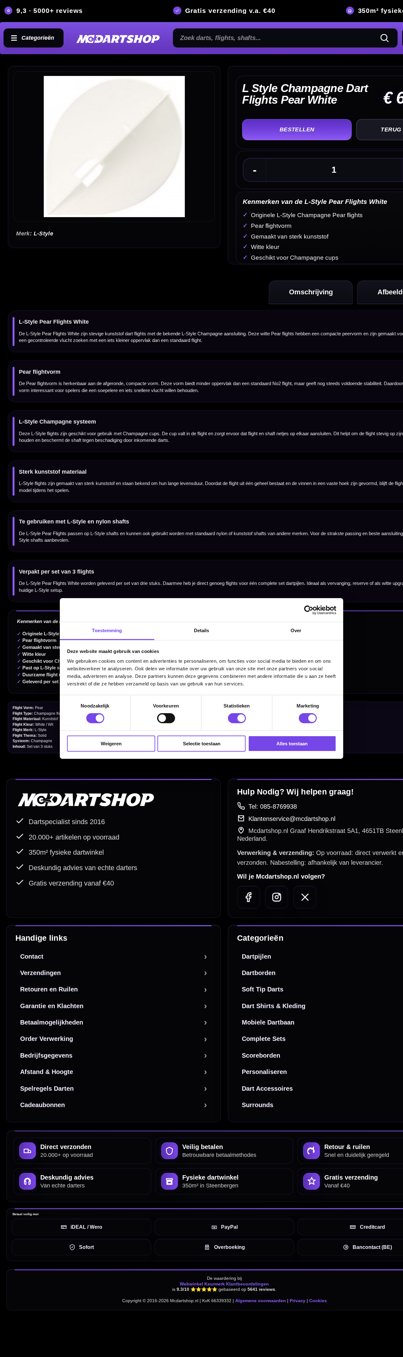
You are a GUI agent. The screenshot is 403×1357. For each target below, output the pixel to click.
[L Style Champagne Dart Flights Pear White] (114, 146)
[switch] (166, 718)
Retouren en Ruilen (49, 989)
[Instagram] (276, 897)
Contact (31, 956)
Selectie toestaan (201, 743)
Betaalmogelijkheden (51, 1022)
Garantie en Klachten (51, 1005)
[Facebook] (248, 897)
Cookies (318, 1300)
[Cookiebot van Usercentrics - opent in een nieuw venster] (308, 610)
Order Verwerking (46, 1038)
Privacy (297, 1300)
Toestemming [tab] (107, 630)
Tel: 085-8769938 (272, 806)
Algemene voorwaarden (260, 1300)
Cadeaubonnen (42, 1104)
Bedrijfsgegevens (46, 1055)
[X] (304, 897)
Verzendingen (40, 972)
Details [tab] (201, 630)
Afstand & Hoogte (46, 1071)
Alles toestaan (292, 743)
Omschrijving (311, 292)
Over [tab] (296, 630)
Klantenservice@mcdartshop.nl (291, 818)
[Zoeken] (387, 38)
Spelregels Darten (47, 1088)
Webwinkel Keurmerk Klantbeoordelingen (224, 1283)
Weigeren (111, 743)
